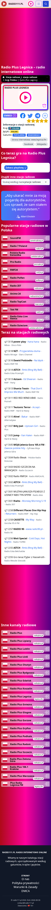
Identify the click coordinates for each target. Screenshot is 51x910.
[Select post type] (35, 182)
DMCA (25, 891)
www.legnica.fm (38, 139)
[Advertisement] (25, 33)
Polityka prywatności (25, 883)
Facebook (28, 144)
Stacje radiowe (13, 77)
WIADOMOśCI (34, 135)
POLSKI (14, 131)
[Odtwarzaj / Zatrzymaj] (31, 4)
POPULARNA (19, 135)
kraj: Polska (11, 80)
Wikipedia (41, 144)
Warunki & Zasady (25, 887)
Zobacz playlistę (15, 167)
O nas (25, 879)
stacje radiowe (30, 77)
